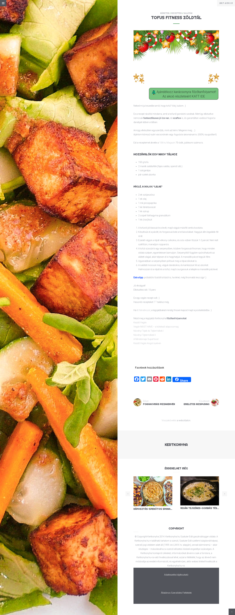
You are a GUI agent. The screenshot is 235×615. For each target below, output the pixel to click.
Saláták (188, 13)
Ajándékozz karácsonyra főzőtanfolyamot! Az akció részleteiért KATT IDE (186, 94)
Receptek (176, 13)
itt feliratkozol (143, 310)
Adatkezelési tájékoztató (176, 574)
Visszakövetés (169, 420)
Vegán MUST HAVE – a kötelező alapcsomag (156, 326)
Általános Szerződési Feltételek (176, 593)
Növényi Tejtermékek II (144, 335)
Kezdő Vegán (140, 322)
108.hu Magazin (167, 142)
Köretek (164, 13)
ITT (155, 302)
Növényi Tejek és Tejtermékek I (148, 331)
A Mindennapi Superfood (145, 339)
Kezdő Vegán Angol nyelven (147, 343)
